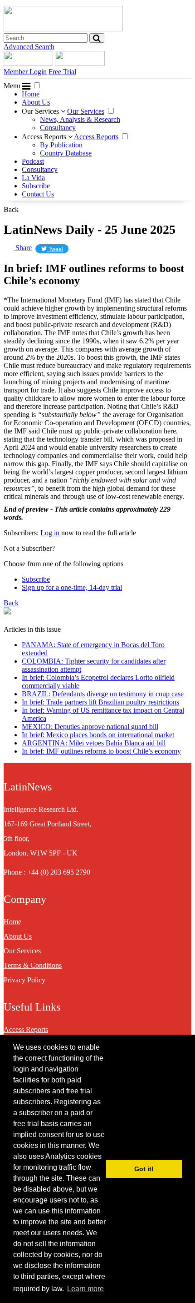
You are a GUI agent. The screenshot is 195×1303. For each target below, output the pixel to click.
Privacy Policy (24, 980)
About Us (36, 102)
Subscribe (36, 186)
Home (30, 94)
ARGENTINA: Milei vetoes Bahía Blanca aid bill (94, 743)
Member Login (25, 71)
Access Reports (45, 137)
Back (11, 209)
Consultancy (58, 127)
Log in (49, 533)
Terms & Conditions (33, 965)
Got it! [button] (144, 1168)
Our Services (41, 111)
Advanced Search (29, 46)
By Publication (61, 145)
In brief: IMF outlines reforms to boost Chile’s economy (101, 751)
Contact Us (38, 194)
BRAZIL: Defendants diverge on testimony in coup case (103, 694)
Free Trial (62, 71)
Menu (13, 86)
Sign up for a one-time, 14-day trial (72, 587)
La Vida (33, 177)
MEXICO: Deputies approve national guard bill (90, 726)
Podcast (33, 161)
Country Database (66, 153)
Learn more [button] (85, 1289)
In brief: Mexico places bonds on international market (98, 735)
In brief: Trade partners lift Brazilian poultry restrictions (100, 702)
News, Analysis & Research (80, 119)
